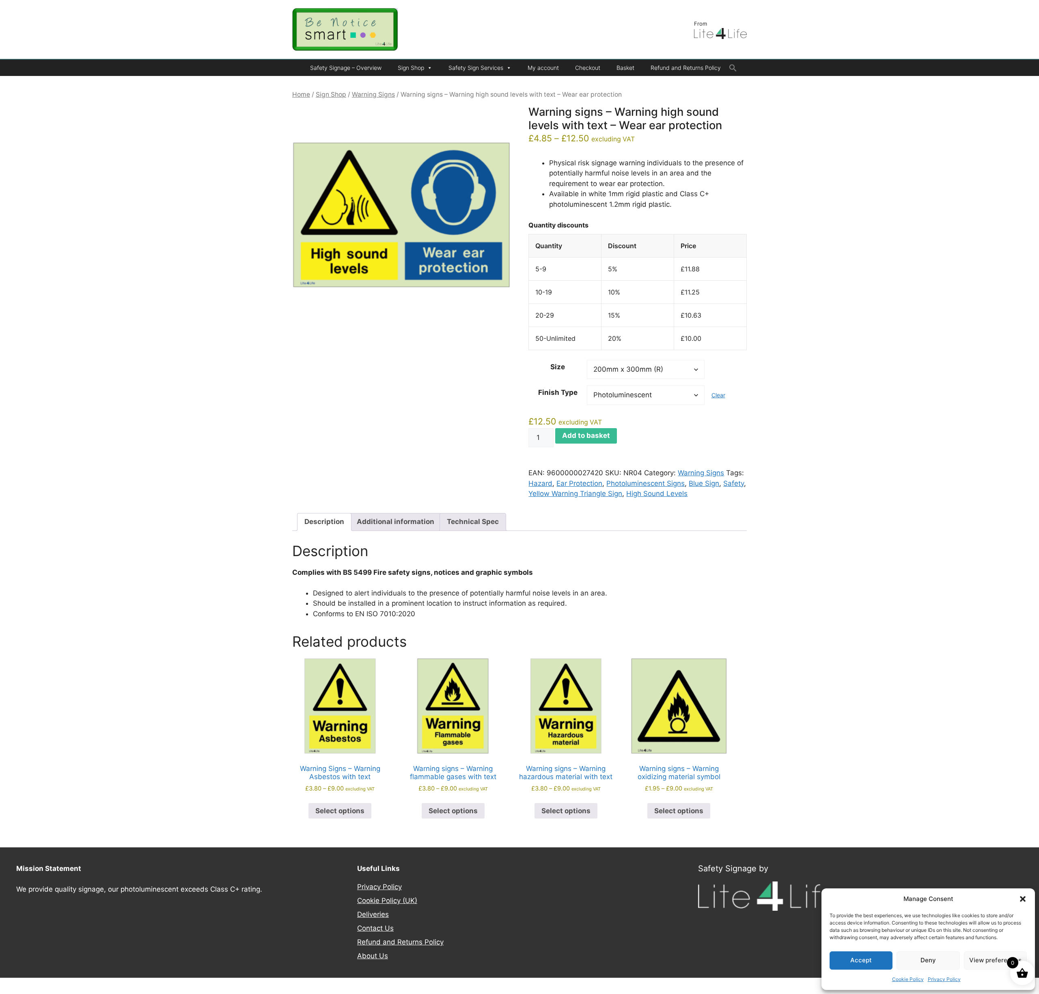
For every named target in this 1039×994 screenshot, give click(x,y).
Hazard (540, 483)
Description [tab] (324, 522)
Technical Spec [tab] (473, 522)
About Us (372, 956)
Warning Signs (373, 94)
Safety (733, 483)
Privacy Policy (944, 979)
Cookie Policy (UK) (387, 901)
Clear (718, 395)
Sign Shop (411, 67)
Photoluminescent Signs (645, 483)
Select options (339, 811)
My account (543, 67)
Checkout (587, 67)
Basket (625, 67)
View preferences (995, 960)
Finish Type (558, 392)
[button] (1023, 899)
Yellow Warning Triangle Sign (575, 493)
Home (301, 94)
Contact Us (375, 928)
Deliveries (373, 914)
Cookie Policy (908, 979)
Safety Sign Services (475, 67)
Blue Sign (704, 483)
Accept (861, 960)
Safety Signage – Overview (346, 67)
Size (557, 367)
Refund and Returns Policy (686, 67)
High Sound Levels (657, 493)
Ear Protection (579, 483)
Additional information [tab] (395, 522)
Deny (928, 960)
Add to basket (586, 435)
